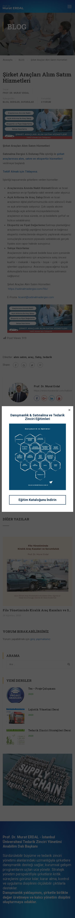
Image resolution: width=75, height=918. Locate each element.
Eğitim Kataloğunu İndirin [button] (37, 500)
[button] (69, 410)
